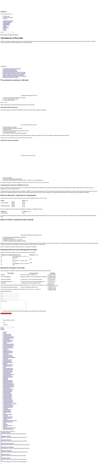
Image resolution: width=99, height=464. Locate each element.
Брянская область (7, 341)
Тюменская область (7, 414)
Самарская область (7, 398)
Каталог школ (6, 16)
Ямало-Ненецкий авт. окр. (9, 427)
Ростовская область (7, 396)
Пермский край (6, 392)
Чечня (4, 422)
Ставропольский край (8, 405)
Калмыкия (5, 358)
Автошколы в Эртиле (5, 432)
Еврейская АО (6, 350)
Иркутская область (7, 355)
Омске (4, 28)
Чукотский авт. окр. (7, 425)
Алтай (4, 333)
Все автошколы (4, 34)
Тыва (4, 413)
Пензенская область (7, 391)
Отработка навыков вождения (10, 71)
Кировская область (7, 365)
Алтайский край (7, 334)
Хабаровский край (7, 418)
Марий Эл (5, 378)
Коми (4, 367)
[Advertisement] (41, 166)
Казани (4, 26)
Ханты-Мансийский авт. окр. (10, 420)
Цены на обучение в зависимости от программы (14, 73)
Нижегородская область (8, 384)
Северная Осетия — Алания (9, 403)
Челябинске (6, 27)
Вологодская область (8, 346)
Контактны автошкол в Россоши (10, 77)
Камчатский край (7, 361)
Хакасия (5, 419)
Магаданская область (8, 376)
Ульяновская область (8, 416)
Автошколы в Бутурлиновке (7, 447)
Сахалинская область (8, 401)
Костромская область (8, 368)
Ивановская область (7, 352)
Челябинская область (8, 421)
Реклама (5, 18)
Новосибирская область (8, 386)
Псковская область (7, 395)
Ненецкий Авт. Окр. (8, 382)
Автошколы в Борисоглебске (7, 443)
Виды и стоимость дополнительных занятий (13, 74)
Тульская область (7, 412)
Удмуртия (5, 415)
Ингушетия (5, 353)
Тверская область (7, 409)
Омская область (6, 387)
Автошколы (3, 11)
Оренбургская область (8, 389)
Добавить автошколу (8, 17)
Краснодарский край (8, 369)
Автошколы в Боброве (6, 436)
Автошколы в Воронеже (6, 450)
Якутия (5, 426)
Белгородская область (8, 340)
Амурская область (7, 335)
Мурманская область (8, 381)
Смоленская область (8, 404)
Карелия (5, 363)
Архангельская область (8, 336)
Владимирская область (8, 344)
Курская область (7, 373)
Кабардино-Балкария (8, 356)
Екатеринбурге (6, 23)
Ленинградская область (8, 374)
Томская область (7, 410)
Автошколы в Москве (8, 21)
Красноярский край (7, 370)
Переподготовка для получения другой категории (14, 76)
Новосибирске (6, 24)
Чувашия (5, 424)
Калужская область (7, 359)
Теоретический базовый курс (10, 69)
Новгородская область (8, 385)
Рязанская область (7, 397)
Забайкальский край (8, 351)
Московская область (7, 380)
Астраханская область (8, 338)
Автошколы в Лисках (5, 458)
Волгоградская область (8, 345)
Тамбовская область (7, 407)
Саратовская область (8, 399)
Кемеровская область (8, 364)
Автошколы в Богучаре (6, 439)
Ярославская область (8, 429)
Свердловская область (8, 402)
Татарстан (5, 408)
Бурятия (5, 342)
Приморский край (7, 393)
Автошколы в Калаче (5, 454)
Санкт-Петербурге (7, 22)
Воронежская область (13, 34)
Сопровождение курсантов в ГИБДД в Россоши (14, 72)
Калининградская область (9, 357)
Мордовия (5, 379)
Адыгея (5, 331)
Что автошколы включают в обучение (12, 68)
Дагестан (5, 348)
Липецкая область (7, 375)
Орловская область (7, 390)
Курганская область (7, 372)
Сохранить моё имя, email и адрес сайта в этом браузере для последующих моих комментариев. (24, 311)
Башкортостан (6, 339)
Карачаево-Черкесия (8, 362)
